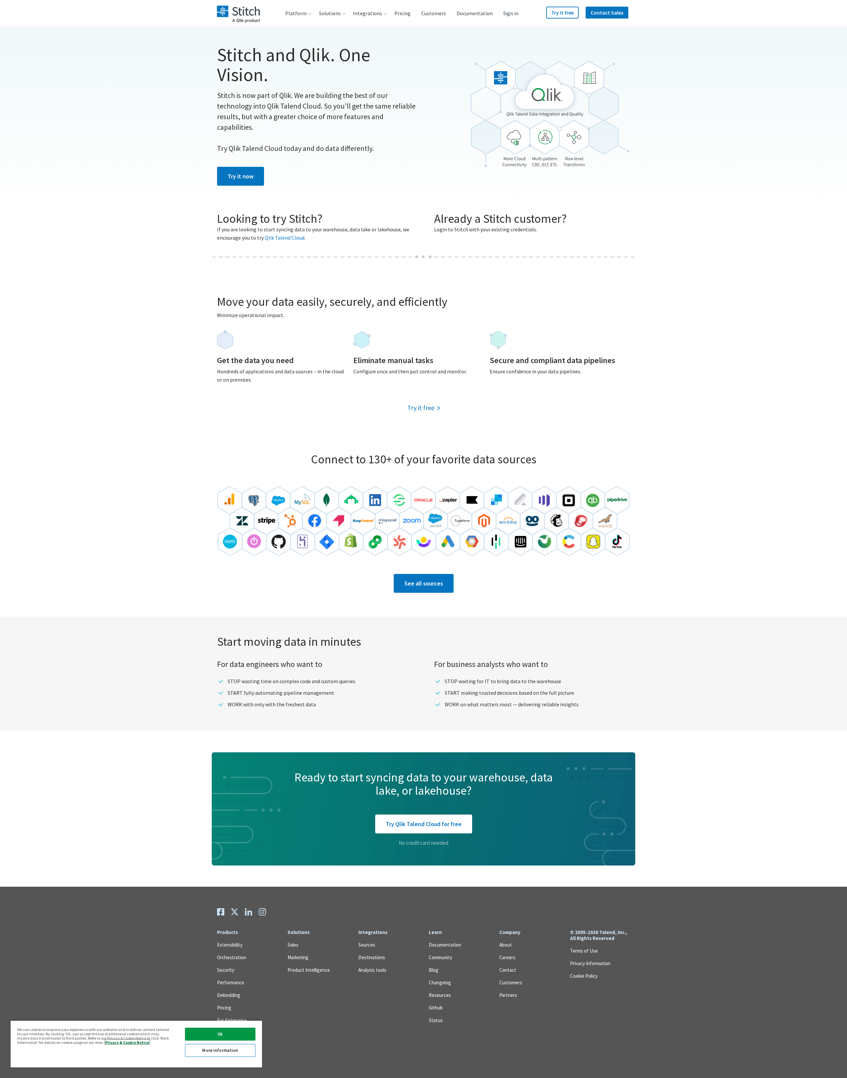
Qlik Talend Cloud (284, 237)
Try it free (420, 407)
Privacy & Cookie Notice (127, 1042)
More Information (220, 1050)
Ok (220, 1034)
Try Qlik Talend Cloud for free (424, 824)
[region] (136, 1043)
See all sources (423, 583)
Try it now (240, 176)
